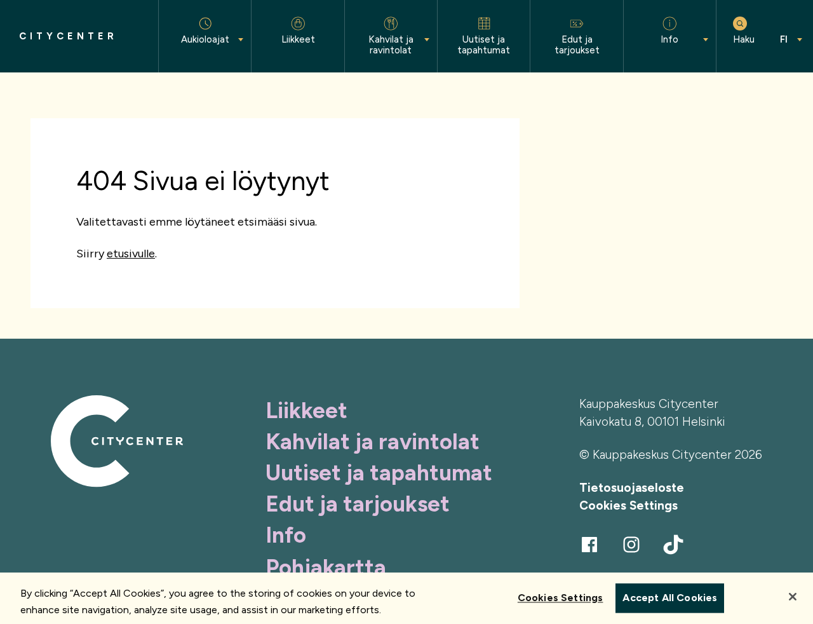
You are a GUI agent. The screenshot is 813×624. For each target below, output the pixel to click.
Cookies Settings (628, 505)
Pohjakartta (325, 567)
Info (285, 535)
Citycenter (68, 36)
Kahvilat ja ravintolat (372, 441)
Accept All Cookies (669, 598)
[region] (406, 598)
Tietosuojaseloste (631, 487)
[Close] (793, 597)
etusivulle (131, 254)
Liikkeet (306, 410)
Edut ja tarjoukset (357, 504)
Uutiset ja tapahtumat (378, 472)
